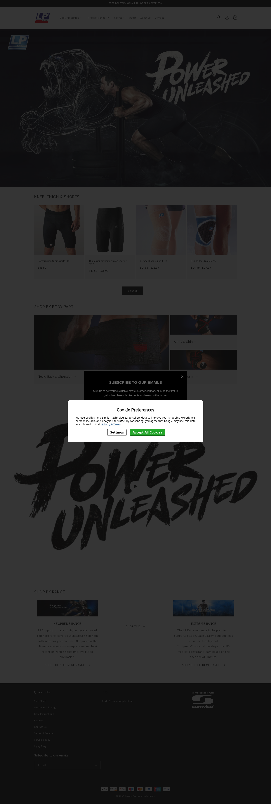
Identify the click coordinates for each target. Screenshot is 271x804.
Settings (117, 432)
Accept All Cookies (147, 432)
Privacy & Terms (111, 424)
